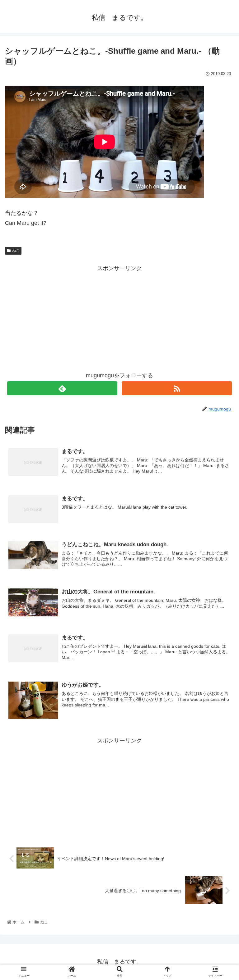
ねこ (16, 250)
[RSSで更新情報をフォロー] (177, 388)
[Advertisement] (119, 316)
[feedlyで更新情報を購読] (62, 388)
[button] (220, 680)
